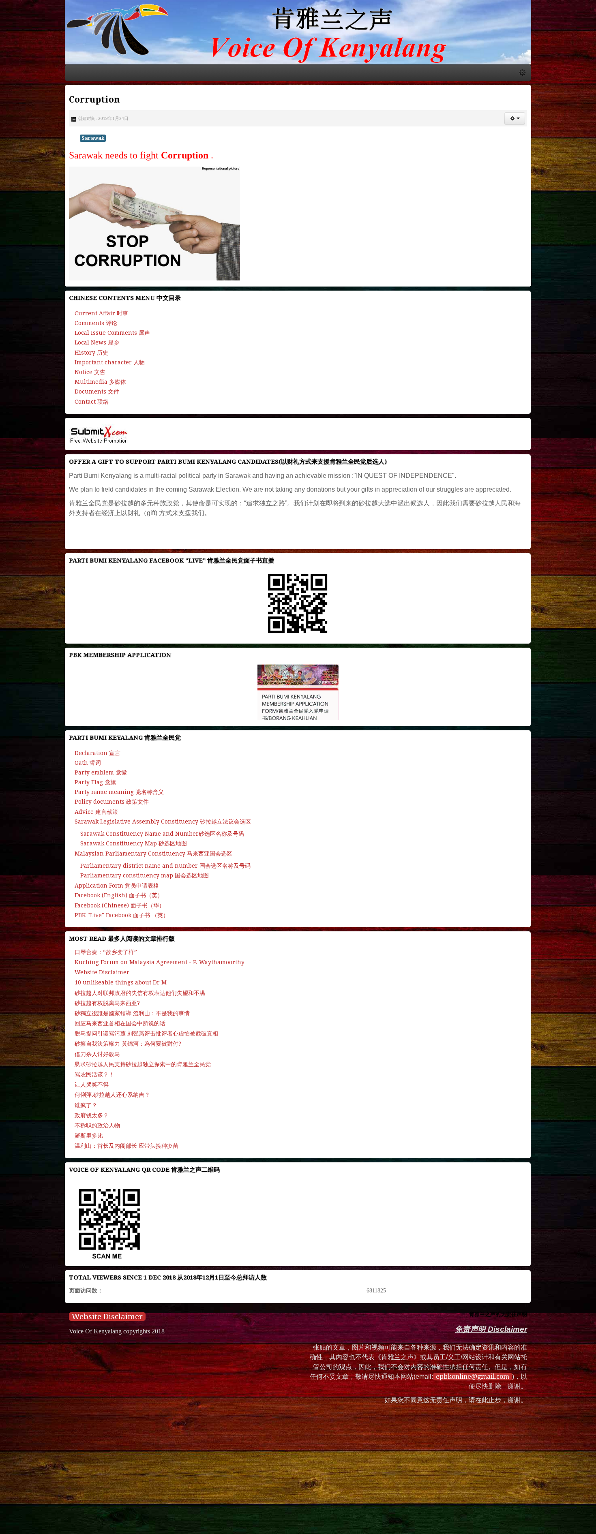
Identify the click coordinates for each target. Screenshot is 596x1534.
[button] (575, 135)
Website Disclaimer (46, 1333)
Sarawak (32, 155)
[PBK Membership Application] (297, 709)
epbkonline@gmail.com (475, 1393)
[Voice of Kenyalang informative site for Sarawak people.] (298, 40)
